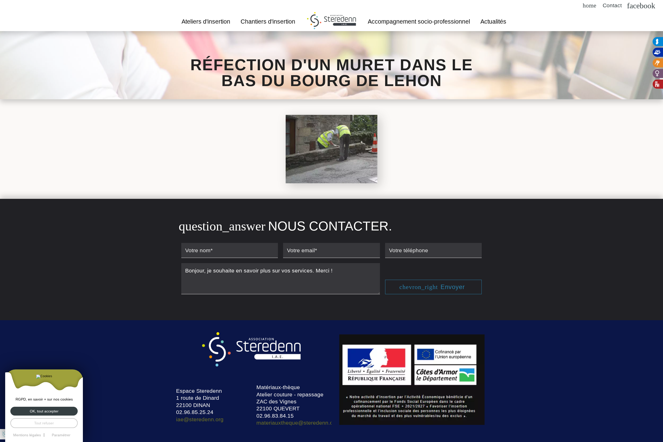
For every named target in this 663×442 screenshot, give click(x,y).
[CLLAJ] (658, 62)
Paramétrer (61, 435)
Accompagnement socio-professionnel (419, 21)
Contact (612, 5)
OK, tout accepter (44, 411)
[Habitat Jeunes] (658, 84)
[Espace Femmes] (658, 73)
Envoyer (453, 286)
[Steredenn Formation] (658, 52)
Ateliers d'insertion (206, 21)
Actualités (493, 21)
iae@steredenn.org (200, 419)
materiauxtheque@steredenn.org (297, 423)
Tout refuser (44, 423)
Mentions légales (27, 435)
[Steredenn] (658, 41)
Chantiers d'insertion (268, 21)
